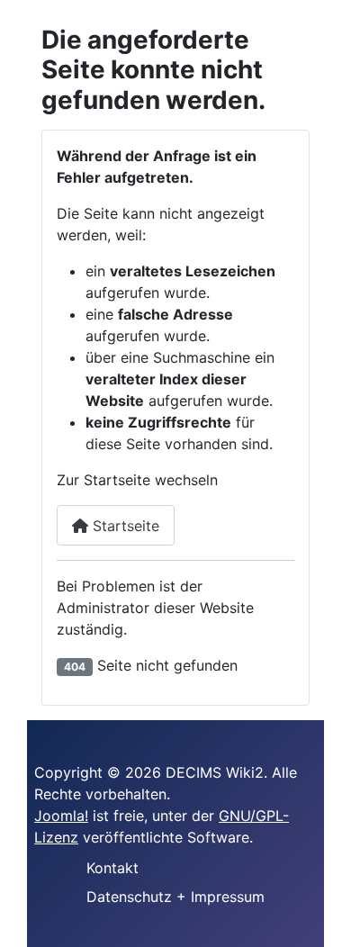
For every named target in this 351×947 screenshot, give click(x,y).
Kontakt (112, 868)
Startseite (123, 526)
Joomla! (61, 816)
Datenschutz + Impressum (175, 897)
